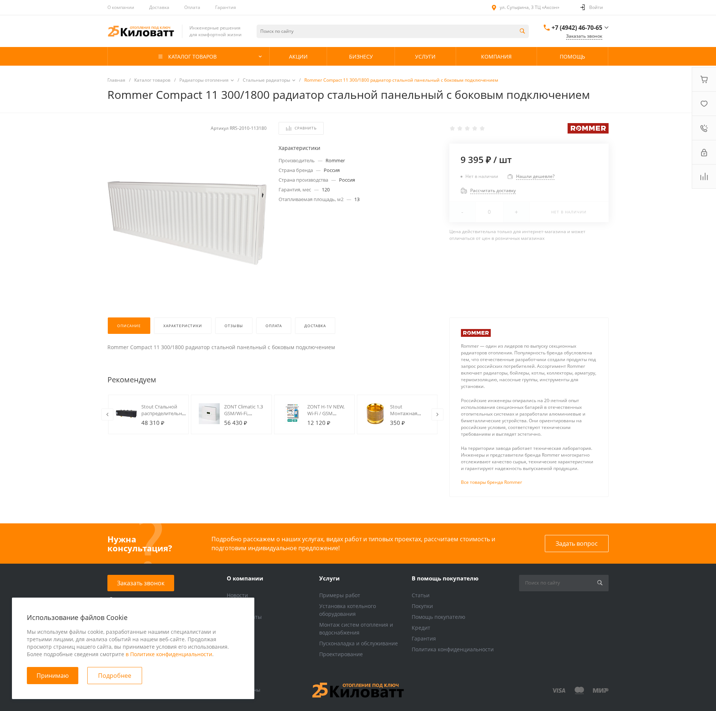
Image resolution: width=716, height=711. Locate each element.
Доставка (159, 7)
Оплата (192, 7)
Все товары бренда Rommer (491, 482)
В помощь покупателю (445, 578)
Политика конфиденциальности (453, 649)
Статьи (421, 595)
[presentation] (107, 414)
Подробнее (114, 675)
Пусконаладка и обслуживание (358, 643)
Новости (237, 595)
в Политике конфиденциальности (169, 654)
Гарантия (225, 7)
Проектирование (341, 654)
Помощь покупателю (438, 616)
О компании (120, 7)
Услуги (329, 578)
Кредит (421, 627)
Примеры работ (339, 595)
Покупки (422, 606)
